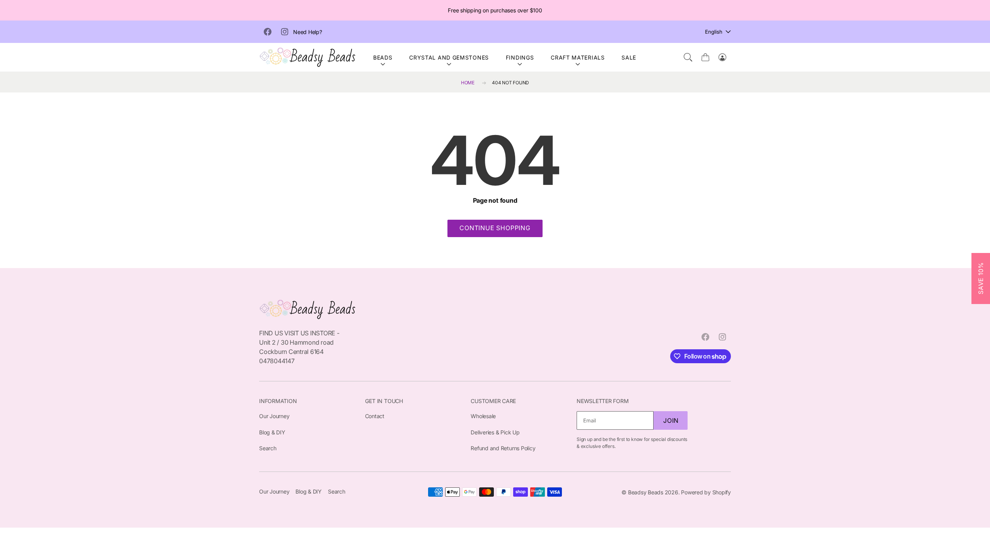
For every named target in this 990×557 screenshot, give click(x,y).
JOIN (671, 420)
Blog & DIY (272, 432)
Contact (374, 416)
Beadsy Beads (645, 492)
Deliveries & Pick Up (495, 432)
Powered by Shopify (706, 492)
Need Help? (307, 32)
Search (268, 448)
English (713, 32)
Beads (383, 57)
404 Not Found (510, 82)
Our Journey (274, 416)
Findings (520, 57)
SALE (628, 57)
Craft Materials (578, 57)
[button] (688, 57)
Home (468, 82)
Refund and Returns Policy (503, 448)
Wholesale (483, 416)
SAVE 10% (981, 278)
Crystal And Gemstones (449, 57)
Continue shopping (495, 228)
